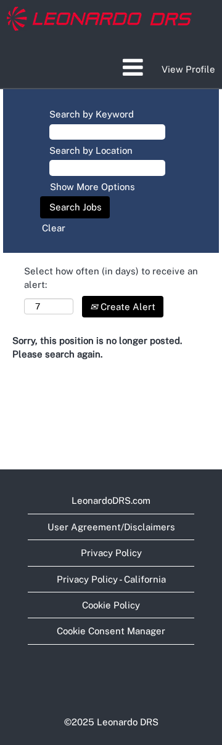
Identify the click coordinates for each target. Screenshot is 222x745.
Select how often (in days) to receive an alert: (111, 277)
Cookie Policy (111, 605)
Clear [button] (53, 228)
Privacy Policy (111, 553)
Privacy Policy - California (111, 579)
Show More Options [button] (92, 186)
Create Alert (126, 306)
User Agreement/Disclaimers (111, 527)
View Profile (188, 69)
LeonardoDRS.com (111, 500)
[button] (111, 67)
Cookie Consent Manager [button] (111, 631)
